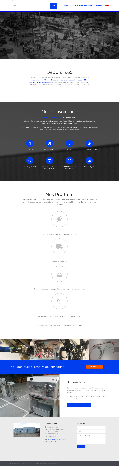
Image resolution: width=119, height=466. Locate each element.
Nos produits (64, 5)
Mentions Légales (56, 463)
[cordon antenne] (107, 345)
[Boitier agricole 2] (47, 345)
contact (99, 5)
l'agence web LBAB (44, 463)
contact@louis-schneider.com (57, 439)
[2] (18, 345)
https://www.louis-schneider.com (58, 442)
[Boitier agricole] (77, 345)
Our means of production (82, 5)
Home (53, 5)
